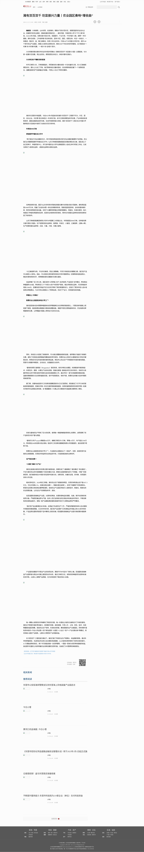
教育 (89, 830)
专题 (35, 830)
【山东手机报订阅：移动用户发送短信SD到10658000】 (37, 653)
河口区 (111, 832)
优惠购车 (74, 832)
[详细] (49, 688)
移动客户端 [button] (110, 1)
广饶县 (108, 834)
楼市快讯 (70, 836)
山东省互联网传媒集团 (71, 842)
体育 (47, 1)
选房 (61, 1)
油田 (113, 830)
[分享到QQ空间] (113, 21)
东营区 (108, 832)
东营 (25, 832)
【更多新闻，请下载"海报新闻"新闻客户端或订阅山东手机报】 (39, 651)
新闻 (30, 830)
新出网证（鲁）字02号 (64, 848)
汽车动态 (70, 832)
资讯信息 (36, 832)
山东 (40, 1)
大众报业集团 (62, 842)
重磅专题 (31, 836)
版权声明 (78, 842)
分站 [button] (68, 1)
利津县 (111, 834)
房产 (74, 830)
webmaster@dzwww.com (70, 846)
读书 (44, 1)
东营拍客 (89, 834)
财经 (54, 1)
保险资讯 (55, 832)
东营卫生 (55, 834)
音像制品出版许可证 (89, 846)
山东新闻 (40, 7)
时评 (37, 1)
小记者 (88, 832)
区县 (108, 830)
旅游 (58, 1)
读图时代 (94, 834)
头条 (30, 832)
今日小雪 (27, 707)
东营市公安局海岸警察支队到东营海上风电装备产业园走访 (49, 685)
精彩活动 (93, 832)
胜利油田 (109, 836)
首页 (34, 7)
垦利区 (115, 832)
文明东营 (31, 834)
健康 (54, 830)
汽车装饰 (70, 834)
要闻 (33, 1)
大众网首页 (28, 1)
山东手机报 (103, 1)
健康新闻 (50, 834)
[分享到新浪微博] (109, 21)
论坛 (65, 1)
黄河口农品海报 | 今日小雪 (35, 729)
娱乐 (51, 1)
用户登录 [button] (117, 1)
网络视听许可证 (72, 848)
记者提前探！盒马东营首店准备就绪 (39, 774)
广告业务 (83, 842)
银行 (52, 832)
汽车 (69, 830)
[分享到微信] (105, 21)
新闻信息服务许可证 (79, 846)
